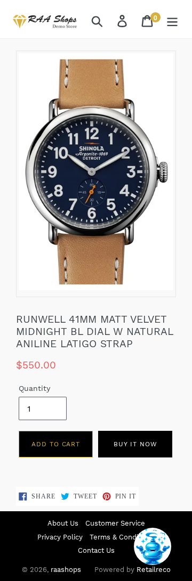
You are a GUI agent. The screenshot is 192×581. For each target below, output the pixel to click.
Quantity (34, 388)
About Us (62, 523)
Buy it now (135, 444)
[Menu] (173, 20)
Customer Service (115, 523)
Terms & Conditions (122, 537)
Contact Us (96, 550)
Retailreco (154, 570)
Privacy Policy (60, 537)
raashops (66, 570)
